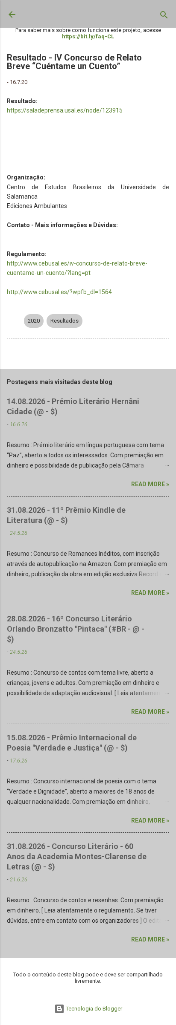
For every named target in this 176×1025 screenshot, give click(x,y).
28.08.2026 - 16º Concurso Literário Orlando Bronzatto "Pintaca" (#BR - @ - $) (75, 629)
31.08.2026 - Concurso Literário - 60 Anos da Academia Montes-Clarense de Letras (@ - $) (77, 856)
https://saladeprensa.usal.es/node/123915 (65, 110)
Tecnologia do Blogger (93, 1008)
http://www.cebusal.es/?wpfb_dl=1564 (59, 292)
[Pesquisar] (164, 16)
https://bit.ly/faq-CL (88, 36)
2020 (34, 321)
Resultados (64, 321)
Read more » (150, 484)
